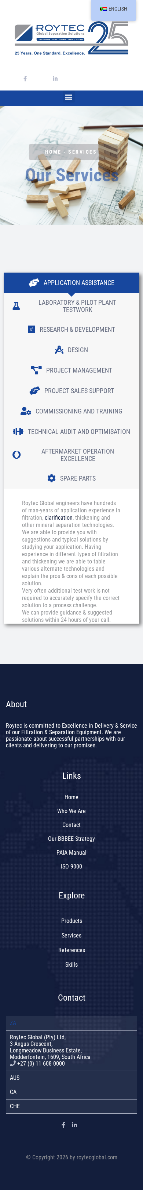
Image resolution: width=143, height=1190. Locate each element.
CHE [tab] (15, 1106)
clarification (59, 517)
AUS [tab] (14, 1077)
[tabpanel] (71, 1050)
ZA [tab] (13, 1023)
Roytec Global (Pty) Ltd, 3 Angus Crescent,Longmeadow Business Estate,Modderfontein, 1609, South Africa (50, 1047)
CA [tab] (13, 1092)
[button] (69, 96)
